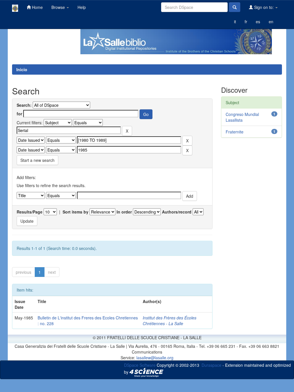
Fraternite (234, 132)
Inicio (21, 69)
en (271, 21)
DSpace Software (140, 365)
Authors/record (177, 212)
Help (82, 7)
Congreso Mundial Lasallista (242, 117)
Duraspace (211, 365)
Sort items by (75, 212)
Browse (58, 7)
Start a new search (37, 160)
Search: (24, 105)
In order (124, 212)
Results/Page (29, 212)
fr (246, 21)
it (235, 21)
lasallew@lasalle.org (154, 357)
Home (37, 7)
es (258, 21)
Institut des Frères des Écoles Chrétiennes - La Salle (169, 320)
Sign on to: (264, 7)
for (19, 114)
